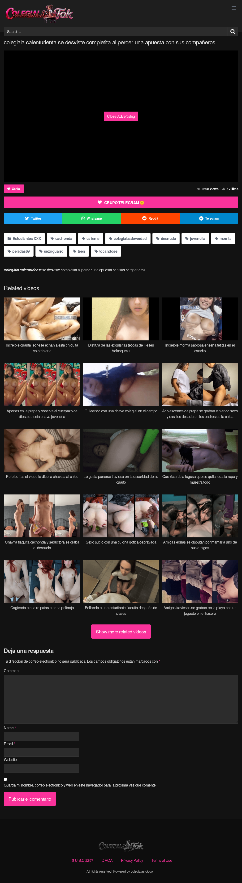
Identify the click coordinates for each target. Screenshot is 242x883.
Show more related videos (121, 631)
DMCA (107, 860)
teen (81, 251)
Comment (11, 670)
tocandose (107, 251)
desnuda (168, 238)
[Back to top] (229, 868)
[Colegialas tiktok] (39, 13)
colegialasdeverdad (130, 238)
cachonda (63, 238)
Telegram (212, 218)
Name (10, 727)
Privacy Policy (132, 860)
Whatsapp (94, 218)
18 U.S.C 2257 (81, 860)
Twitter (36, 218)
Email (9, 743)
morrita (225, 238)
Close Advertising (121, 116)
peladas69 (21, 251)
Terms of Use (161, 860)
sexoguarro (53, 251)
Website (10, 759)
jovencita (197, 238)
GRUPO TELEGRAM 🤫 (124, 202)
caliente (92, 238)
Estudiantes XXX (26, 238)
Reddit (153, 218)
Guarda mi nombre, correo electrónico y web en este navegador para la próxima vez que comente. (80, 785)
